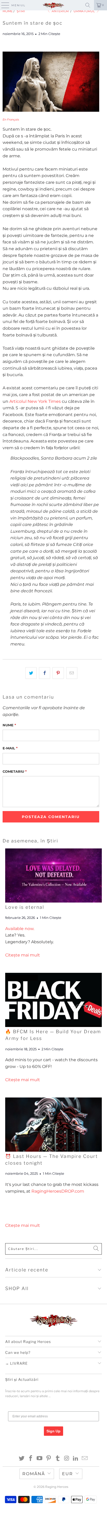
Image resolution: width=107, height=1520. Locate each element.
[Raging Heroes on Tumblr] (58, 1458)
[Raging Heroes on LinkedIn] (76, 1458)
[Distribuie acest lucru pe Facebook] (44, 673)
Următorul (84, 11)
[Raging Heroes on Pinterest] (49, 1458)
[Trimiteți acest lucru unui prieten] (71, 673)
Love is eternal (24, 907)
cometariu (15, 771)
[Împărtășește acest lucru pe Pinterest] (58, 673)
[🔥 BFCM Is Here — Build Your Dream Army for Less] (53, 1000)
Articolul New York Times (35, 401)
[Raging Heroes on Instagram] (67, 1458)
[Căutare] (88, 5)
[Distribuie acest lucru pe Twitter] (31, 673)
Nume (9, 725)
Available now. (19, 928)
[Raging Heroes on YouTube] (40, 1458)
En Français (11, 119)
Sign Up (53, 1431)
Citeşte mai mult (22, 955)
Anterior (60, 11)
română (33, 1473)
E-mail (10, 748)
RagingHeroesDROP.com (57, 1191)
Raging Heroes (56, 1487)
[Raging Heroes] (53, 5)
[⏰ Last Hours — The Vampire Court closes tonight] (53, 1124)
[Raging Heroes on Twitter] (22, 1458)
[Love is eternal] (53, 875)
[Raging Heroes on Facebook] (31, 1458)
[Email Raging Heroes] (85, 1458)
